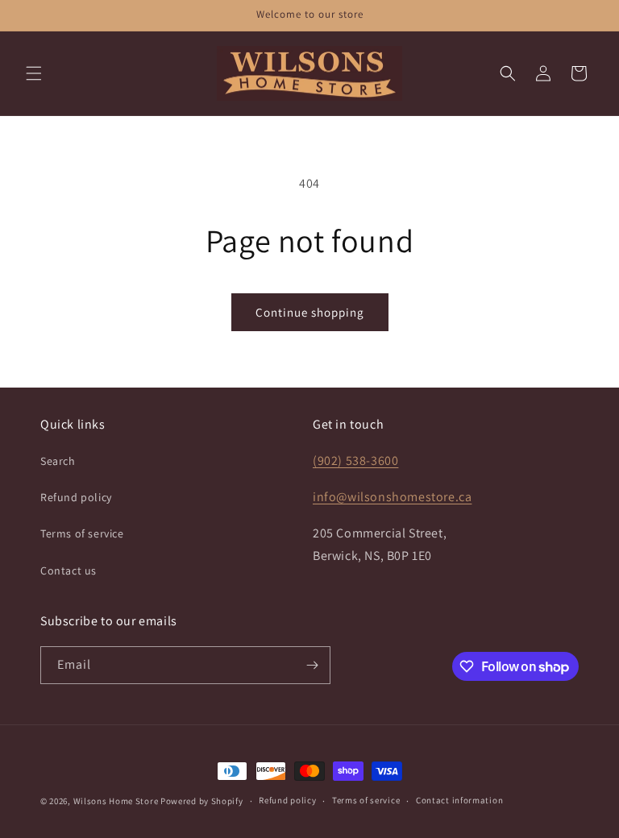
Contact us (68, 570)
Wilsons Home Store (116, 801)
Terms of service (82, 533)
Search (58, 461)
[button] (34, 73)
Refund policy (76, 497)
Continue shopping (309, 312)
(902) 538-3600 (355, 460)
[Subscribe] (312, 665)
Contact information (459, 800)
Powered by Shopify (201, 801)
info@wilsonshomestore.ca (392, 496)
